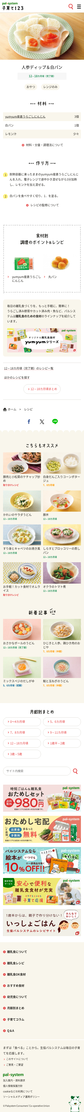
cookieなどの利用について (18, 1091)
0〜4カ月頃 (17, 721)
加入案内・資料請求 (14, 1080)
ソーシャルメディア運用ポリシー (21, 1096)
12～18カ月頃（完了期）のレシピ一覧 (28, 368)
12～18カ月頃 (19, 743)
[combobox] (42, 771)
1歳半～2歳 (57, 743)
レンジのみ (50, 86)
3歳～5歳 (16, 754)
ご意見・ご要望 (14, 1064)
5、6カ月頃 (57, 721)
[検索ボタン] (75, 771)
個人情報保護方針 (13, 1086)
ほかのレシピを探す (17, 377)
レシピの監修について (44, 205)
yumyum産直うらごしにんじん (25, 116)
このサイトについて (17, 1059)
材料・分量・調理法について (44, 145)
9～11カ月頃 (58, 732)
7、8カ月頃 (17, 732)
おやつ (31, 86)
